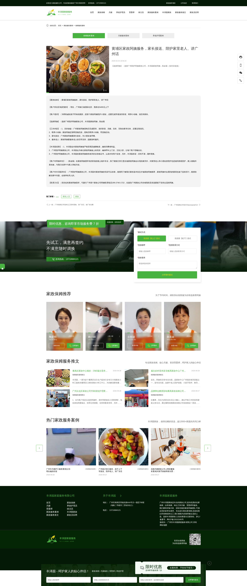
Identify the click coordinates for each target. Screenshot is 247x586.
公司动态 (184, 3)
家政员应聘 (194, 12)
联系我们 (195, 3)
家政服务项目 (170, 3)
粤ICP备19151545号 (175, 535)
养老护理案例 (158, 36)
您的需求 (141, 273)
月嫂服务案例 (123, 36)
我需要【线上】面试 (152, 254)
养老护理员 (120, 12)
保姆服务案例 (80, 25)
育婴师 (131, 12)
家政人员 (66, 212)
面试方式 (141, 248)
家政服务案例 (153, 12)
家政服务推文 (180, 12)
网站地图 (163, 541)
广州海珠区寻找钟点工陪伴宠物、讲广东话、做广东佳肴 (74, 220)
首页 (92, 12)
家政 (77, 212)
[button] (39, 464)
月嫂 (110, 12)
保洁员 (141, 12)
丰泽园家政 (166, 12)
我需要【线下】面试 (183, 254)
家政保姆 (101, 12)
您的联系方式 (174, 261)
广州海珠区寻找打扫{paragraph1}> (186, 221)
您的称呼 (141, 261)
